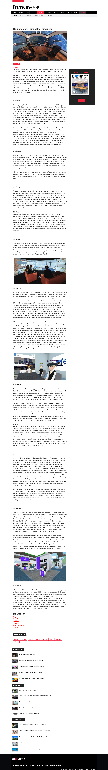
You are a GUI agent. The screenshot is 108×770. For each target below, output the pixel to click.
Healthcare (58, 639)
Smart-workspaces (39, 15)
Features (40, 12)
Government (23, 639)
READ (82, 100)
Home (14, 12)
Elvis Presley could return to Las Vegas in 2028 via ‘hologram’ (32, 678)
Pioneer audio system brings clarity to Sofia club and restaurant (32, 724)
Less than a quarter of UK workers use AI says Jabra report (31, 743)
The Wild (16, 619)
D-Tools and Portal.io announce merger (27, 654)
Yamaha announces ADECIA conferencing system (29, 713)
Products (57, 12)
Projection (28, 15)
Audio (21, 15)
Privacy (88, 769)
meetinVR (16, 623)
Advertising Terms (79, 769)
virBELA (16, 621)
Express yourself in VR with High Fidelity (27, 690)
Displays (51, 639)
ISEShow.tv (21, 12)
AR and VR (45, 639)
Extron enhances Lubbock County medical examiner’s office (31, 666)
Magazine (70, 12)
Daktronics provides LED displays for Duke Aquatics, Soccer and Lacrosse (34, 736)
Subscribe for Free (18, 1)
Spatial (15, 627)
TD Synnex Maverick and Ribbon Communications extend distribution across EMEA (36, 695)
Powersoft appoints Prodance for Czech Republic (29, 707)
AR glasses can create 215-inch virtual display (28, 701)
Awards (63, 12)
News (27, 12)
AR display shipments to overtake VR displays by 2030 (30, 672)
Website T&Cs (63, 769)
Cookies (93, 769)
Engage (15, 617)
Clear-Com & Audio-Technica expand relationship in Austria (31, 749)
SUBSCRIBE (82, 12)
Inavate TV (33, 12)
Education (16, 639)
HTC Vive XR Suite (19, 625)
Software (49, 15)
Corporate (31, 639)
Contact (71, 769)
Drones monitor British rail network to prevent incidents (31, 660)
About (76, 12)
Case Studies (48, 12)
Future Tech (38, 639)
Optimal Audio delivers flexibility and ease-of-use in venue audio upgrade (34, 730)
